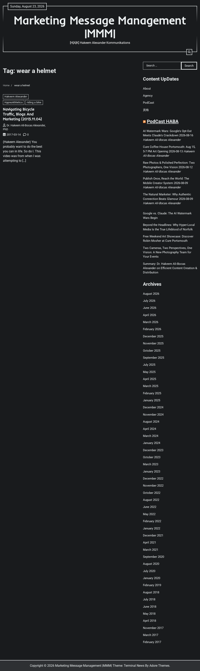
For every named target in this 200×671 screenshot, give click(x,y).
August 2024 (151, 421)
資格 (146, 110)
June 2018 (149, 606)
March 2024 (150, 436)
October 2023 (151, 457)
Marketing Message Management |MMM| (100, 26)
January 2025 (151, 400)
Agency (148, 95)
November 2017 (153, 628)
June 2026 (149, 308)
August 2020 (151, 564)
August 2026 (151, 294)
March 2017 (150, 635)
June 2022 (149, 507)
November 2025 (153, 343)
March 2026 (150, 322)
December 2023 (153, 450)
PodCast (148, 102)
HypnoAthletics (13, 102)
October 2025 (151, 350)
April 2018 (149, 620)
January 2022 (151, 528)
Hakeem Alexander (15, 96)
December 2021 (153, 535)
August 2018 (151, 592)
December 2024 (153, 407)
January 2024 (151, 443)
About (147, 88)
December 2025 (153, 336)
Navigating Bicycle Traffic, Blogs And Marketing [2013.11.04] (22, 114)
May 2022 (149, 514)
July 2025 (149, 364)
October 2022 (151, 493)
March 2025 (150, 386)
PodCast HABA (163, 121)
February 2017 (152, 642)
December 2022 (153, 478)
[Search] (189, 52)
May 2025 (149, 372)
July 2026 (149, 301)
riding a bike (34, 102)
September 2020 (153, 557)
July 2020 (149, 571)
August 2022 (151, 500)
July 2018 (149, 599)
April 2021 (149, 542)
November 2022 (153, 485)
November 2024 (153, 414)
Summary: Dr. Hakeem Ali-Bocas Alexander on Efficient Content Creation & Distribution (170, 268)
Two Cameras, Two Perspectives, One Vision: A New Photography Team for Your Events (167, 252)
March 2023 (150, 464)
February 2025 (152, 393)
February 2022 (152, 521)
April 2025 (149, 379)
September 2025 (153, 357)
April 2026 (149, 315)
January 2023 (151, 471)
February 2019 (152, 585)
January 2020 (151, 578)
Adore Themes (159, 665)
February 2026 (152, 329)
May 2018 (149, 613)
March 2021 (150, 550)
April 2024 (149, 429)
